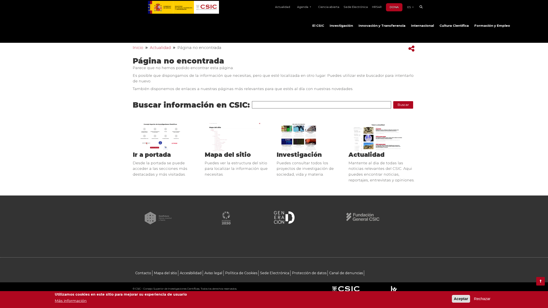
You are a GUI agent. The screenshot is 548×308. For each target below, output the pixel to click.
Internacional (422, 26)
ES (409, 7)
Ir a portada (152, 154)
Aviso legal (213, 273)
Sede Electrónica (356, 7)
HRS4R (377, 7)
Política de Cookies (241, 273)
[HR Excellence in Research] (394, 289)
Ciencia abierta (328, 7)
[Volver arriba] (540, 281)
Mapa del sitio (228, 154)
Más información (71, 300)
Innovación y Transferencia (382, 26)
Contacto (143, 273)
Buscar (403, 105)
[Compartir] (411, 48)
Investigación (341, 26)
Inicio (138, 47)
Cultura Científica (454, 26)
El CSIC (318, 26)
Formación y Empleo (492, 26)
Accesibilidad (191, 273)
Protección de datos (309, 273)
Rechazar (482, 299)
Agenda (303, 7)
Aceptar (461, 299)
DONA (394, 7)
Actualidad (282, 7)
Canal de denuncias (346, 273)
